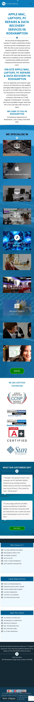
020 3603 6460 (14, 651)
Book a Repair (8, 698)
